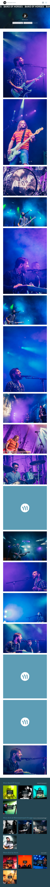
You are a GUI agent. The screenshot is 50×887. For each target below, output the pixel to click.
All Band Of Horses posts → (42, 783)
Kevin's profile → (44, 852)
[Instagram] (43, 2)
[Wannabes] (5, 2)
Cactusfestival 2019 (28, 22)
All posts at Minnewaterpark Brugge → (40, 818)
